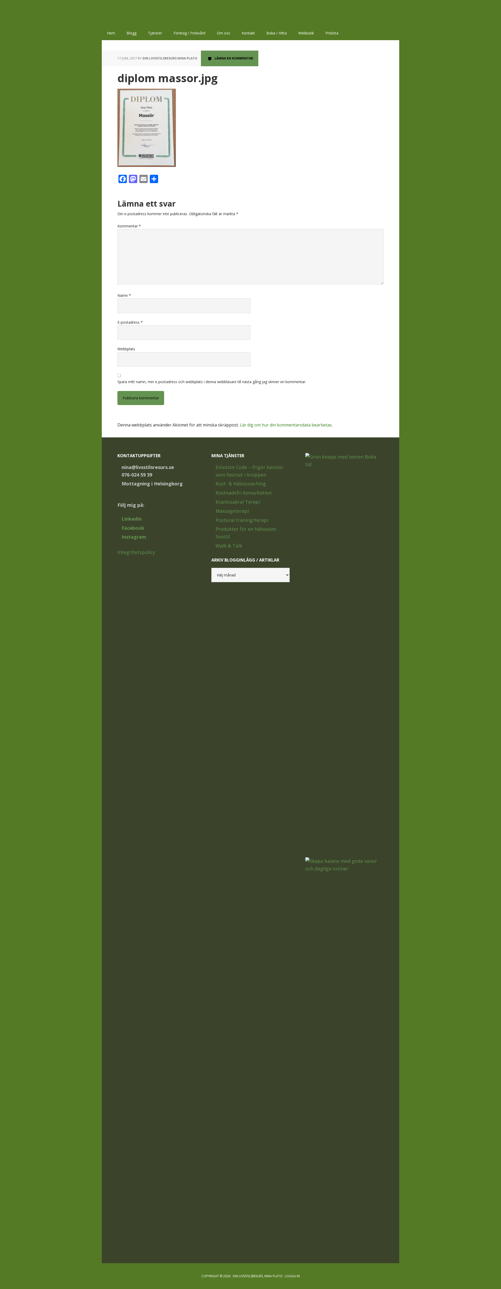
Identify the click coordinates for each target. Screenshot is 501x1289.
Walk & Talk (229, 546)
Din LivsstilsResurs (136, 13)
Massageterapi (232, 511)
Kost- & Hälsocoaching (241, 483)
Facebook (133, 528)
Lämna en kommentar (233, 58)
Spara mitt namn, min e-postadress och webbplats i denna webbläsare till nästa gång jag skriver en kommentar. (211, 381)
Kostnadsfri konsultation (244, 493)
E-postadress (130, 322)
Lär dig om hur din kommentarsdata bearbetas (286, 425)
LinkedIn (132, 519)
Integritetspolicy (136, 552)
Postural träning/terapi (242, 520)
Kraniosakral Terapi (238, 502)
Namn (124, 295)
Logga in (292, 1276)
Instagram (134, 537)
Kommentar (129, 226)
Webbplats (126, 348)
